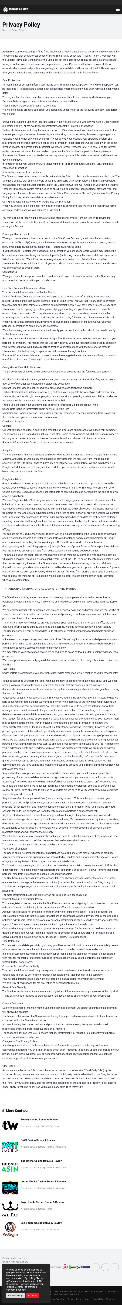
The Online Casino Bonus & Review (41, 1160)
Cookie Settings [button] (15, 1295)
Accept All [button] (32, 1296)
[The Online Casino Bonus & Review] (10, 1174)
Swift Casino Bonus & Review (38, 1140)
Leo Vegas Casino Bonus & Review (41, 1222)
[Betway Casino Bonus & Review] (10, 1133)
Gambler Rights (74, 1299)
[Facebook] (96, 1267)
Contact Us (98, 1299)
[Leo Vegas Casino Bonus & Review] (10, 1236)
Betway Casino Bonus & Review (39, 1119)
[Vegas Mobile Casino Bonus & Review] (10, 1193)
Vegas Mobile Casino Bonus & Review (43, 1181)
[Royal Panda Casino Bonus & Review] (10, 1215)
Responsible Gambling (54, 1299)
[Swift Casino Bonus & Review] (10, 1153)
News (87, 1299)
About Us (110, 1299)
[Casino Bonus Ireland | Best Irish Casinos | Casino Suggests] (16, 9)
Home (5, 30)
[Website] (115, 1267)
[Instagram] (105, 1267)
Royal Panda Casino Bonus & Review (42, 1202)
